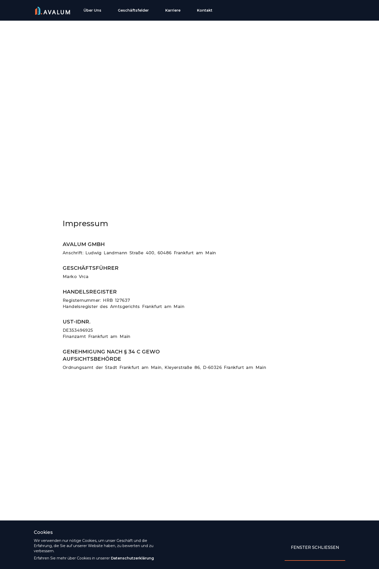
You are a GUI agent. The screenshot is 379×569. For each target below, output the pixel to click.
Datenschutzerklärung (132, 558)
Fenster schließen (315, 547)
